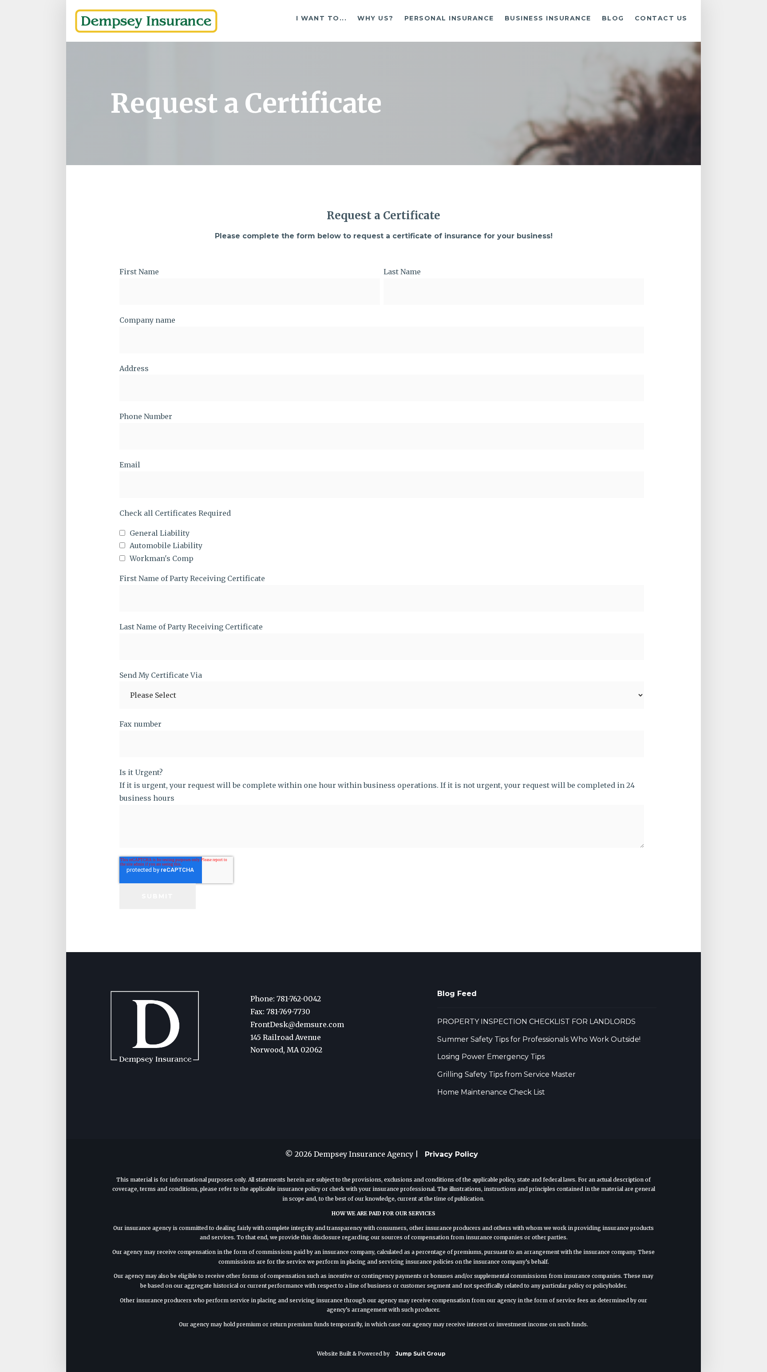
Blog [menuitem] (613, 18)
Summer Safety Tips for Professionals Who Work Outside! (538, 1039)
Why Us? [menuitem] (375, 18)
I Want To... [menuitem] (321, 18)
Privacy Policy (451, 1154)
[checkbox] (381, 546)
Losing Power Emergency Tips (491, 1056)
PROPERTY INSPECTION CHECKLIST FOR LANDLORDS (536, 1021)
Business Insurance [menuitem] (548, 18)
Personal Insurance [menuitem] (449, 18)
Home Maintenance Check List (491, 1092)
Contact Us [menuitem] (661, 18)
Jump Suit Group (420, 1353)
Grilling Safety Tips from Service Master (506, 1074)
